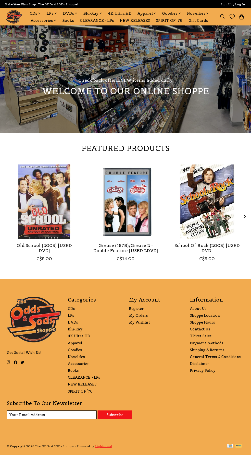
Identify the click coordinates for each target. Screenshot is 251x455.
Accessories (78, 363)
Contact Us (200, 329)
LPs (71, 315)
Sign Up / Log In (233, 4)
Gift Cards (198, 20)
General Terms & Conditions (215, 356)
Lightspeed (103, 446)
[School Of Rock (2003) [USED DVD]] (207, 201)
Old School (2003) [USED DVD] (44, 248)
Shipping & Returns (207, 350)
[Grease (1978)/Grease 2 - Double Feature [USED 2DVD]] (125, 201)
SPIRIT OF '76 (169, 20)
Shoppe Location (205, 315)
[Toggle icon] (222, 16)
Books (68, 20)
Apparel (75, 343)
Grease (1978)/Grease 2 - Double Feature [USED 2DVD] (125, 248)
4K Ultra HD (120, 13)
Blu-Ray (75, 329)
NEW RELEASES (135, 20)
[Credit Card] (230, 446)
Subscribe (115, 414)
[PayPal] (238, 446)
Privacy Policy (202, 370)
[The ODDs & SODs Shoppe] (14, 16)
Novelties (76, 356)
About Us (198, 308)
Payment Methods (206, 343)
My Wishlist (139, 322)
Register (136, 308)
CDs (71, 308)
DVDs (73, 322)
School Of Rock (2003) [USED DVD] (206, 248)
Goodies (75, 350)
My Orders (138, 315)
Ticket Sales (201, 336)
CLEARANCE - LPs (97, 20)
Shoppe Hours (202, 322)
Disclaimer (199, 363)
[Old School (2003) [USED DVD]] (44, 201)
